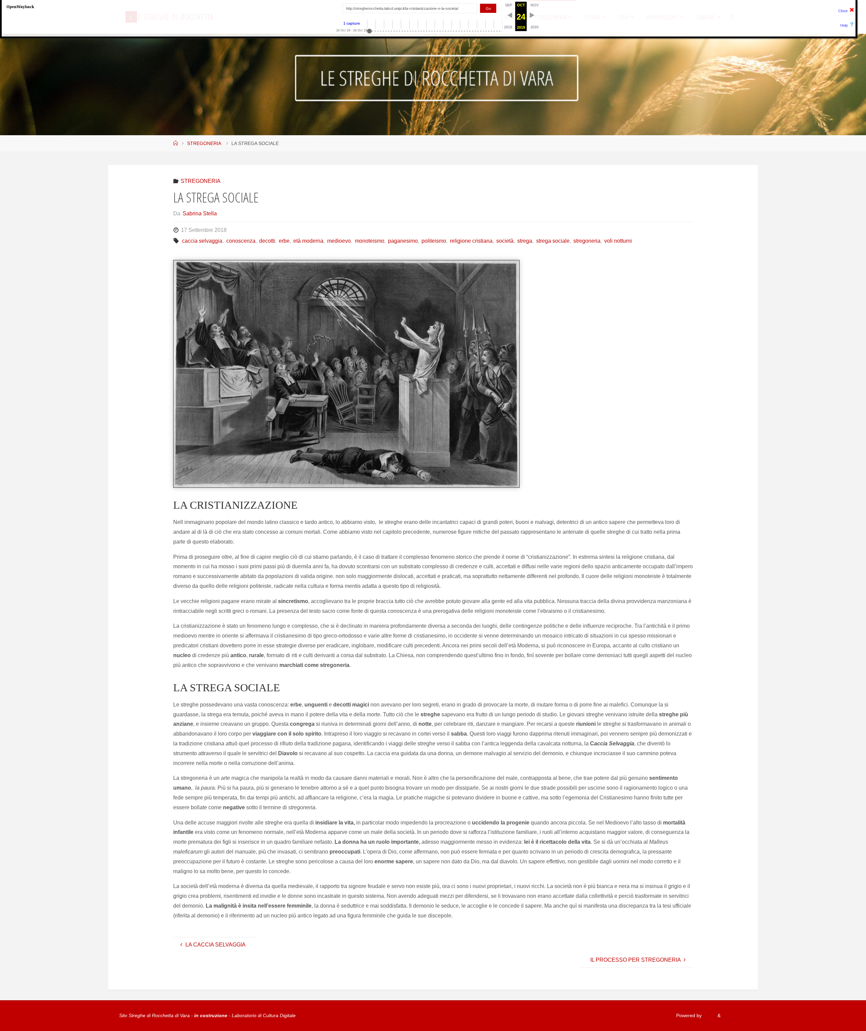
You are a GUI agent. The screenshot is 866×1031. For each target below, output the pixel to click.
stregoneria (586, 241)
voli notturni (618, 241)
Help (844, 25)
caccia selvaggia (202, 241)
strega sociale (552, 241)
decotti (267, 241)
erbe (284, 241)
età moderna (308, 241)
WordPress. (734, 1015)
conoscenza (240, 241)
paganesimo (403, 241)
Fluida (709, 1015)
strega (524, 241)
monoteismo (369, 241)
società (505, 241)
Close (843, 11)
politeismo (433, 241)
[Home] (175, 143)
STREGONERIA (204, 143)
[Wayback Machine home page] (20, 6)
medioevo (339, 241)
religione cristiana (471, 241)
